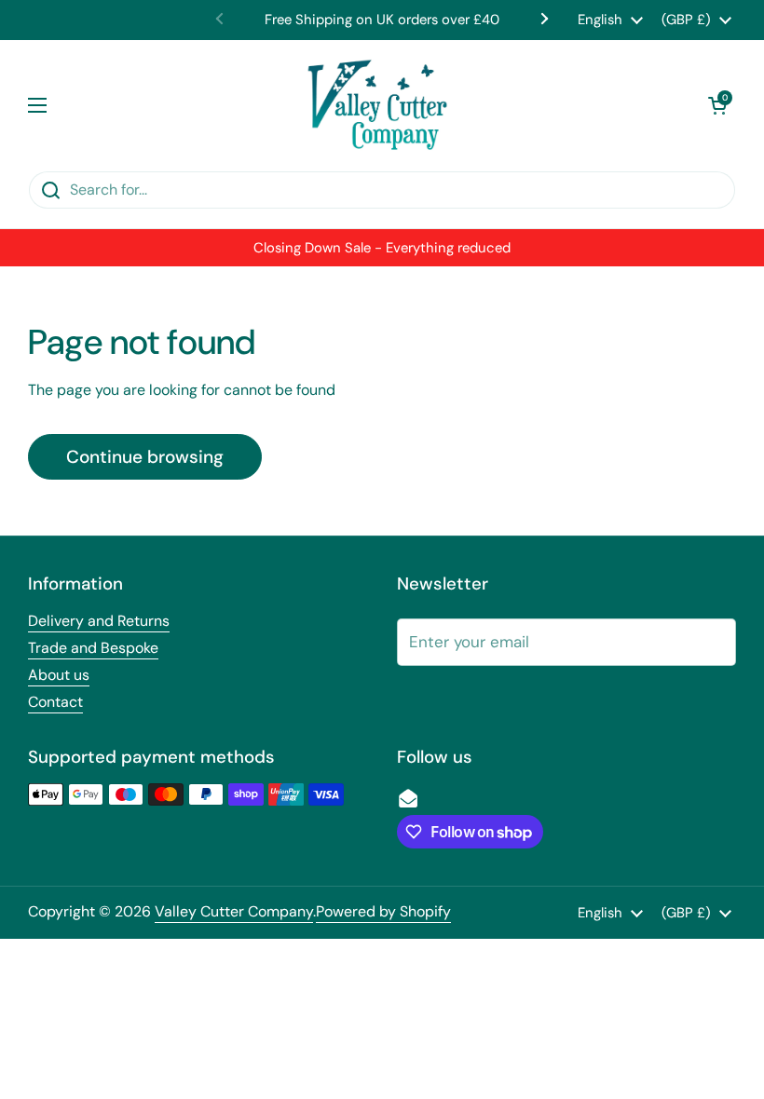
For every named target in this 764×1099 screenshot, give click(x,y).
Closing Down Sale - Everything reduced (382, 247)
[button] (717, 105)
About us (58, 675)
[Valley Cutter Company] (377, 105)
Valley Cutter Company (234, 911)
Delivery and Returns (99, 621)
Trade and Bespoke (93, 648)
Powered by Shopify (383, 911)
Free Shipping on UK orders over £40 (382, 19)
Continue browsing (145, 456)
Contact (55, 702)
